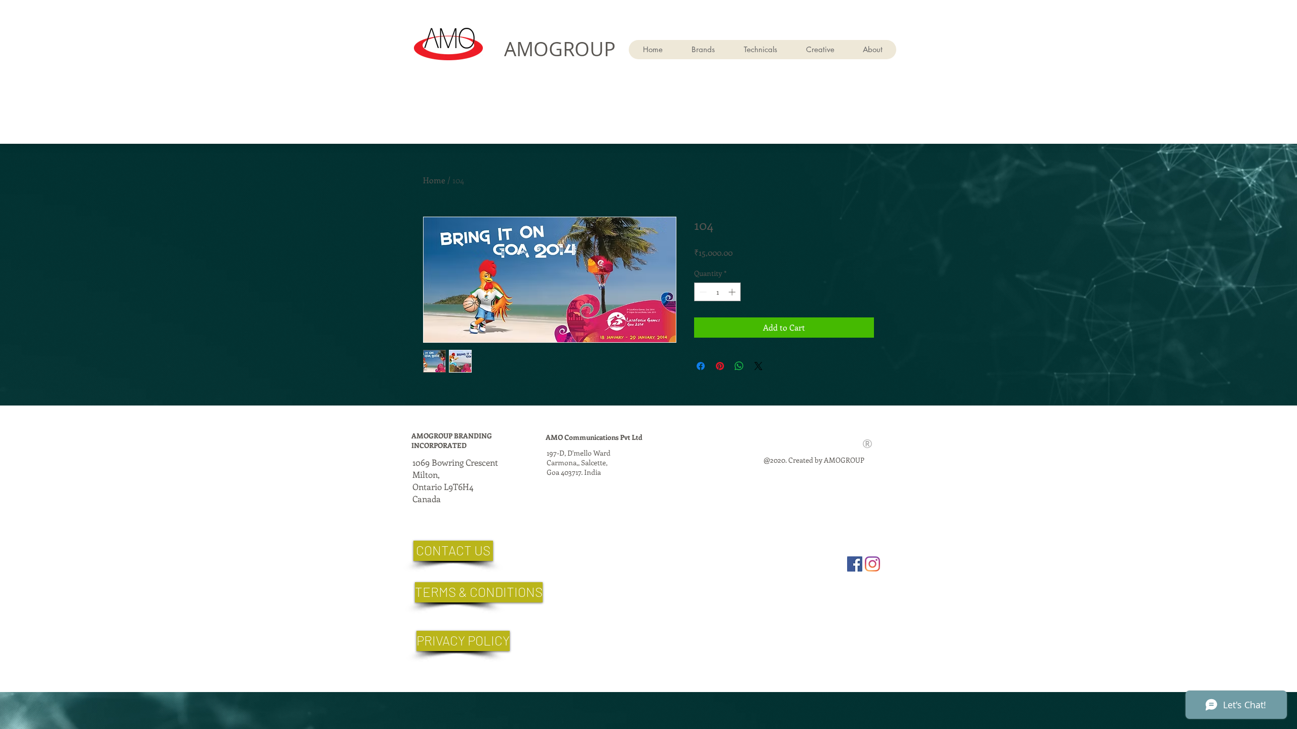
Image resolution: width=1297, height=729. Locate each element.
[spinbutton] (717, 292)
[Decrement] (702, 292)
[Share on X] (758, 366)
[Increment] (733, 292)
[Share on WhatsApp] (739, 366)
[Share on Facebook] (701, 366)
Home (434, 180)
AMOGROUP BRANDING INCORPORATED (451, 440)
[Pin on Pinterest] (720, 366)
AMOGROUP (560, 49)
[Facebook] (854, 564)
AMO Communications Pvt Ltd (594, 437)
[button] (760, 49)
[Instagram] (872, 564)
